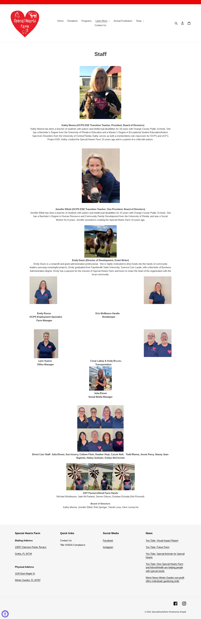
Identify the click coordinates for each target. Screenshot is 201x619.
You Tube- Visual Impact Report (162, 540)
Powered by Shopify (177, 612)
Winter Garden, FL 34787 (28, 580)
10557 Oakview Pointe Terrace (30, 547)
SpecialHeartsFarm (160, 612)
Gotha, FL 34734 (23, 553)
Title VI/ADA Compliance (72, 545)
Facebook (108, 540)
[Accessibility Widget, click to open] (5, 613)
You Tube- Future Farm (157, 547)
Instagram (108, 547)
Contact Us (66, 540)
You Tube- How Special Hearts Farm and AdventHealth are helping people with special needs (164, 567)
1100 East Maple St (25, 573)
